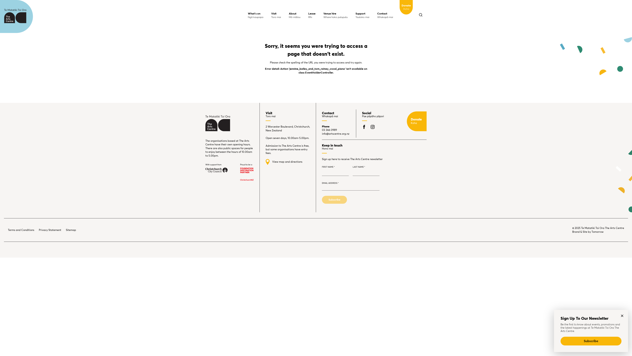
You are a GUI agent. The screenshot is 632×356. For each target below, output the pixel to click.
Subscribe (591, 341)
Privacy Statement (50, 230)
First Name (328, 167)
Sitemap (71, 230)
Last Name (359, 167)
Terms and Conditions (21, 230)
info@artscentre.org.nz (335, 134)
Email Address (330, 183)
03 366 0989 (329, 130)
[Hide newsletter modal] (622, 316)
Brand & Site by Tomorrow (588, 232)
